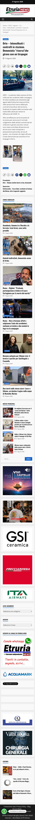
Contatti (28, 811)
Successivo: (17, 188)
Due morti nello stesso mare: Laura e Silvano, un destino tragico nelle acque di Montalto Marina (17, 391)
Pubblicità (20, 811)
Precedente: (17, 181)
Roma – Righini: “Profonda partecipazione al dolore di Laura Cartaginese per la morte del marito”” (17, 291)
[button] (3, 19)
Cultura (5, 761)
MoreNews (16, 818)
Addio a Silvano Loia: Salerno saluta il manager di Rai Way (8, 436)
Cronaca (5, 39)
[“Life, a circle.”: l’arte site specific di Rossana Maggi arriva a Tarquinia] (7, 782)
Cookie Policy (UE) (9, 811)
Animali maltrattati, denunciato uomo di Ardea (17, 259)
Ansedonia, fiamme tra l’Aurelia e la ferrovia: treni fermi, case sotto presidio (16, 228)
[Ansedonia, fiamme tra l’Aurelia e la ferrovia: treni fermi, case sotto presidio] (17, 213)
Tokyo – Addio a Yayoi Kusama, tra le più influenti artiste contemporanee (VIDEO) (22, 768)
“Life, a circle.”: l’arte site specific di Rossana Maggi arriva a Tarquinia (21, 780)
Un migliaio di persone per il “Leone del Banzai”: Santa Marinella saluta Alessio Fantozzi (8, 412)
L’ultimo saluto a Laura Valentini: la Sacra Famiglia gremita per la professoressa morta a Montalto (8, 424)
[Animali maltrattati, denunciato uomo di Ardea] (17, 245)
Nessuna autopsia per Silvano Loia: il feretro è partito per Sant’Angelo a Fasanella (16, 358)
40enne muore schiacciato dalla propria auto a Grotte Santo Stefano (8, 448)
